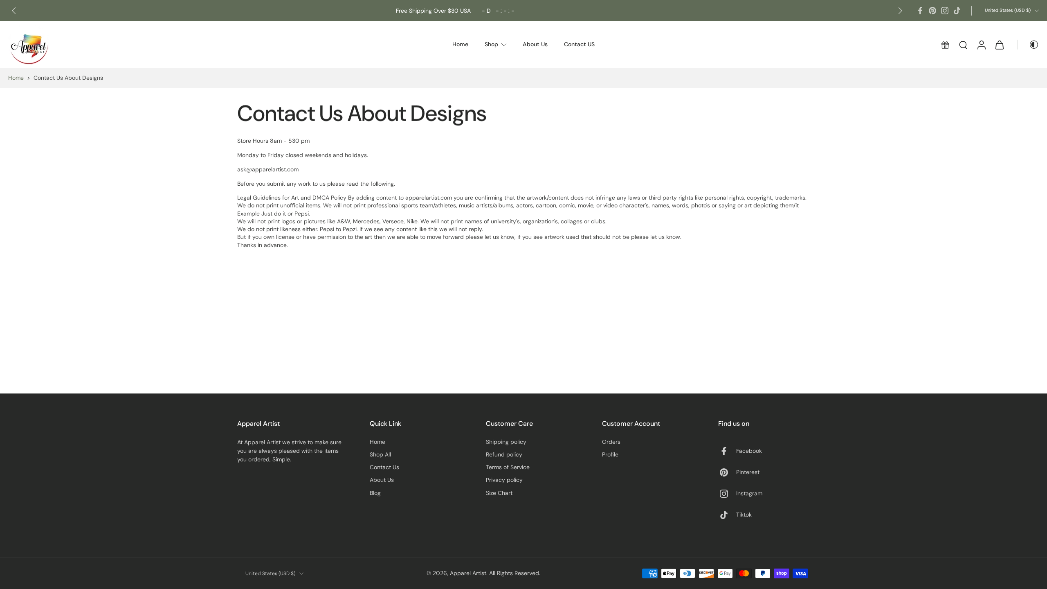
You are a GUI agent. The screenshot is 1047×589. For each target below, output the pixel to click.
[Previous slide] (14, 10)
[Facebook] (920, 11)
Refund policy (504, 454)
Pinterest (747, 472)
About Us (382, 479)
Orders (611, 441)
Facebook (749, 450)
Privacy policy (504, 479)
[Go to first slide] (900, 10)
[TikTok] (957, 11)
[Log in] (981, 44)
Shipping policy (506, 441)
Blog (375, 493)
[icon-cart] (999, 44)
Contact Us (384, 467)
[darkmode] (1028, 44)
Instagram (749, 493)
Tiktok (744, 514)
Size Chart (499, 493)
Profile (610, 454)
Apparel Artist (468, 573)
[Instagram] (945, 11)
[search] (963, 44)
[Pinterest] (932, 11)
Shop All (380, 454)
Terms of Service (508, 467)
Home (16, 77)
